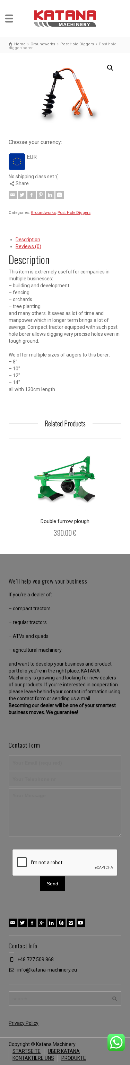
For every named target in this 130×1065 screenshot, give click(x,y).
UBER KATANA (64, 1051)
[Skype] (61, 923)
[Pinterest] (41, 195)
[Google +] (42, 923)
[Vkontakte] (59, 195)
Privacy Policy (23, 1023)
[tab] (68, 239)
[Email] (13, 195)
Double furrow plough (65, 521)
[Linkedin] (50, 195)
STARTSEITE (26, 1051)
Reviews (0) (28, 246)
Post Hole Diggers (74, 212)
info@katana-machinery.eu (47, 970)
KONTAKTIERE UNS (33, 1058)
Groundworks (43, 212)
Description (28, 239)
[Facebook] (31, 195)
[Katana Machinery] (65, 18)
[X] (22, 195)
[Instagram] (71, 923)
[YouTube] (81, 923)
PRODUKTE (73, 1058)
